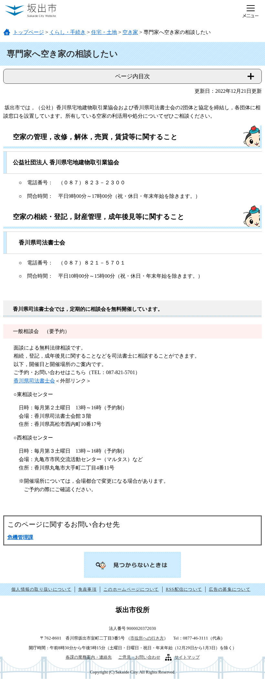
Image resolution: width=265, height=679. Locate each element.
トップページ (28, 32)
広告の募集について (229, 589)
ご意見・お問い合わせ (139, 657)
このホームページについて (131, 589)
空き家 (130, 32)
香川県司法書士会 (34, 380)
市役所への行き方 (147, 638)
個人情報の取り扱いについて (41, 589)
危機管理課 (20, 537)
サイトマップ (187, 657)
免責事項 (87, 589)
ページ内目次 (132, 76)
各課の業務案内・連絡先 (89, 657)
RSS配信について (184, 589)
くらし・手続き (67, 32)
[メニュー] (250, 11)
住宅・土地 (104, 32)
